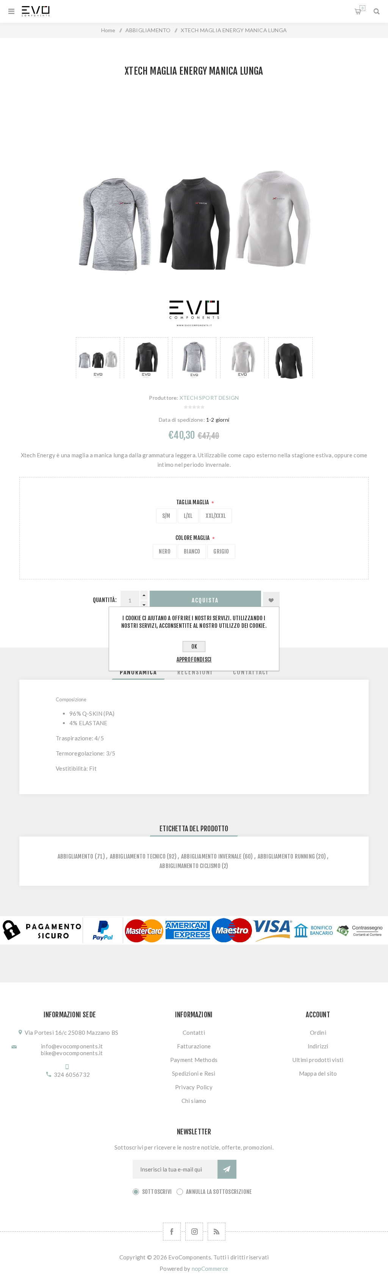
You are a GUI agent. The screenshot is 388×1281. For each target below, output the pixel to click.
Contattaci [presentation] (250, 672)
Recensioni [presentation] (195, 672)
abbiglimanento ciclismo (190, 866)
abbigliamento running (286, 856)
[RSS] (216, 1231)
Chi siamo (194, 1100)
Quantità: (105, 600)
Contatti (194, 1032)
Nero (165, 551)
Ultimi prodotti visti (318, 1059)
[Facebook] (172, 1231)
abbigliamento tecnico (138, 856)
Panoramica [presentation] (138, 672)
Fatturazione (194, 1046)
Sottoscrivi (157, 1191)
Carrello (362, 8)
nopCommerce (210, 1268)
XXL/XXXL (216, 515)
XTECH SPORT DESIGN (209, 397)
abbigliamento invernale (211, 856)
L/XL (188, 515)
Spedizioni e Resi (193, 1073)
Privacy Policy (194, 1087)
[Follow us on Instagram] (194, 1231)
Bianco (192, 551)
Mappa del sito (318, 1073)
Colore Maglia (193, 537)
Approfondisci (194, 659)
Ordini (318, 1032)
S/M (166, 515)
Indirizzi (318, 1046)
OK (194, 646)
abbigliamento (76, 856)
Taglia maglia (193, 502)
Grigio (221, 551)
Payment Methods (193, 1059)
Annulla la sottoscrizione (219, 1191)
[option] (98, 358)
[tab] (138, 672)
